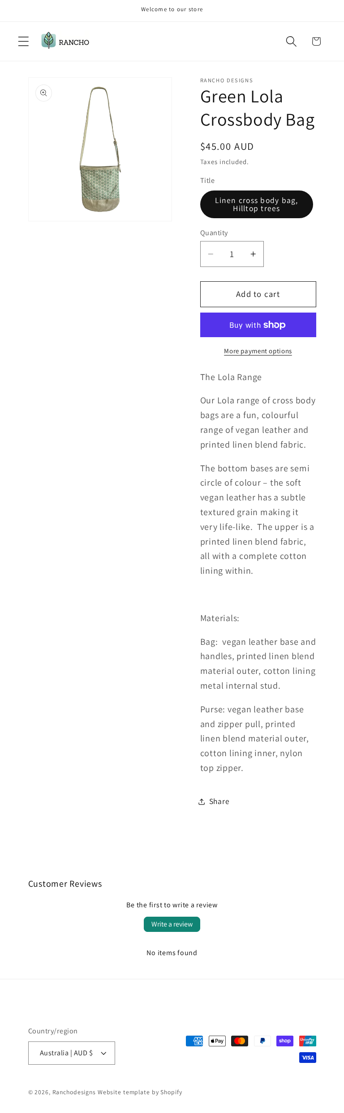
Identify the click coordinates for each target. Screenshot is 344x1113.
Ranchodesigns (74, 1092)
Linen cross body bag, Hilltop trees (256, 204)
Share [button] (219, 801)
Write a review (172, 924)
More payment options (258, 351)
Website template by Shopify (140, 1092)
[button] (23, 41)
